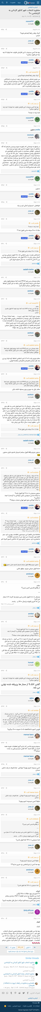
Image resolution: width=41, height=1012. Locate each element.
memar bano (29, 734)
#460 (2, 244)
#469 (2, 557)
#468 (2, 513)
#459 (2, 219)
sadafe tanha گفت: (32, 345)
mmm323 (30, 21)
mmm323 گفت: (33, 72)
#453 (2, 68)
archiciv (31, 291)
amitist (31, 613)
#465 (2, 403)
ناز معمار (31, 40)
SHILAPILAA (29, 910)
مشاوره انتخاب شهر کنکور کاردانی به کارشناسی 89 (19, 963)
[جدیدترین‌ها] (7, 3)
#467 (2, 468)
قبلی (27, 947)
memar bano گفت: (32, 792)
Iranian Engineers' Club (28, 1010)
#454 (2, 99)
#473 (2, 706)
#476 (2, 788)
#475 (2, 764)
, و (27, 435)
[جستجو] (2, 3)
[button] (38, 2)
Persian (35, 1003)
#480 (2, 918)
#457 (2, 185)
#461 (2, 277)
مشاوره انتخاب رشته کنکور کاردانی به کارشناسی (18, 974)
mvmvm (30, 135)
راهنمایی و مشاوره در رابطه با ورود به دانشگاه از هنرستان (18, 984)
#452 (2, 49)
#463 (2, 341)
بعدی (13, 947)
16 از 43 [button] (20, 947)
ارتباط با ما (36, 1006)
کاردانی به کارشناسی (28, 971)
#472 (2, 671)
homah (31, 662)
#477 (2, 815)
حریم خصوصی (17, 1006)
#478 (2, 853)
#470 (2, 582)
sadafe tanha (28, 269)
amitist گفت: (34, 710)
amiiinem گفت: (33, 819)
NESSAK (35, 16)
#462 (2, 299)
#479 (2, 878)
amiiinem (30, 574)
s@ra (32, 698)
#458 (2, 202)
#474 (2, 743)
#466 (2, 449)
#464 (2, 374)
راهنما (9, 1006)
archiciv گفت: (34, 472)
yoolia (31, 60)
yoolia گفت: (34, 223)
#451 (2, 30)
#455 (2, 126)
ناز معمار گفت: (34, 104)
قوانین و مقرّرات (27, 1006)
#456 (2, 143)
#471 (2, 622)
